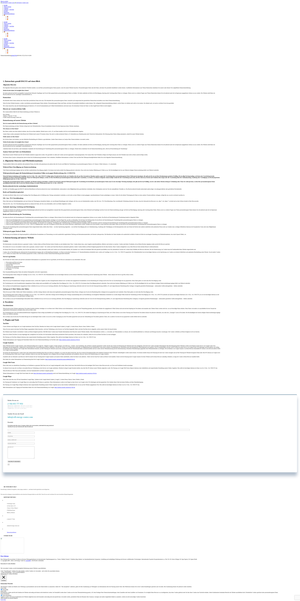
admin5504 (14, 55)
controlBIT (28, 560)
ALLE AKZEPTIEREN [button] (18, 572)
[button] (5, 556)
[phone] (21, 436)
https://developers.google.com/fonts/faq (43, 373)
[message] (21, 458)
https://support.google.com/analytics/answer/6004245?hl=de (60, 359)
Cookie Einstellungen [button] (6, 572)
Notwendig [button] (3, 588)
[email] (21, 440)
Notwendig (5, 589)
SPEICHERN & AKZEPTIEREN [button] (9, 598)
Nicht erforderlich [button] (5, 594)
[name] (21, 432)
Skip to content (4, 1)
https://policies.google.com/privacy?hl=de (69, 339)
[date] (21, 443)
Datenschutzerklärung (11, 532)
